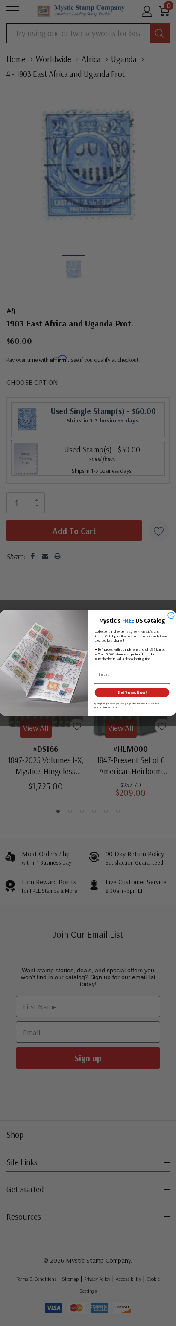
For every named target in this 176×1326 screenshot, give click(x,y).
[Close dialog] (171, 615)
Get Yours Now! (131, 692)
